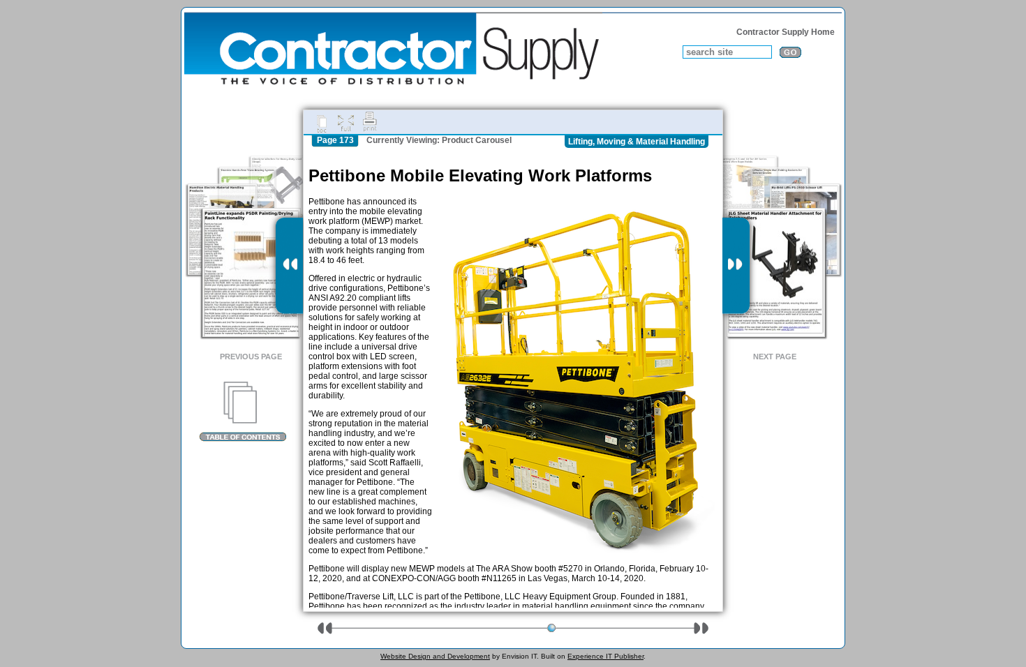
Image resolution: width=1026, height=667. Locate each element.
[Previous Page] (289, 266)
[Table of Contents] (242, 412)
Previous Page (251, 356)
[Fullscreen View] (345, 122)
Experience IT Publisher (605, 656)
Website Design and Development (435, 656)
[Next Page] (736, 266)
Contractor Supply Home (785, 32)
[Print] (369, 122)
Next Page (774, 356)
